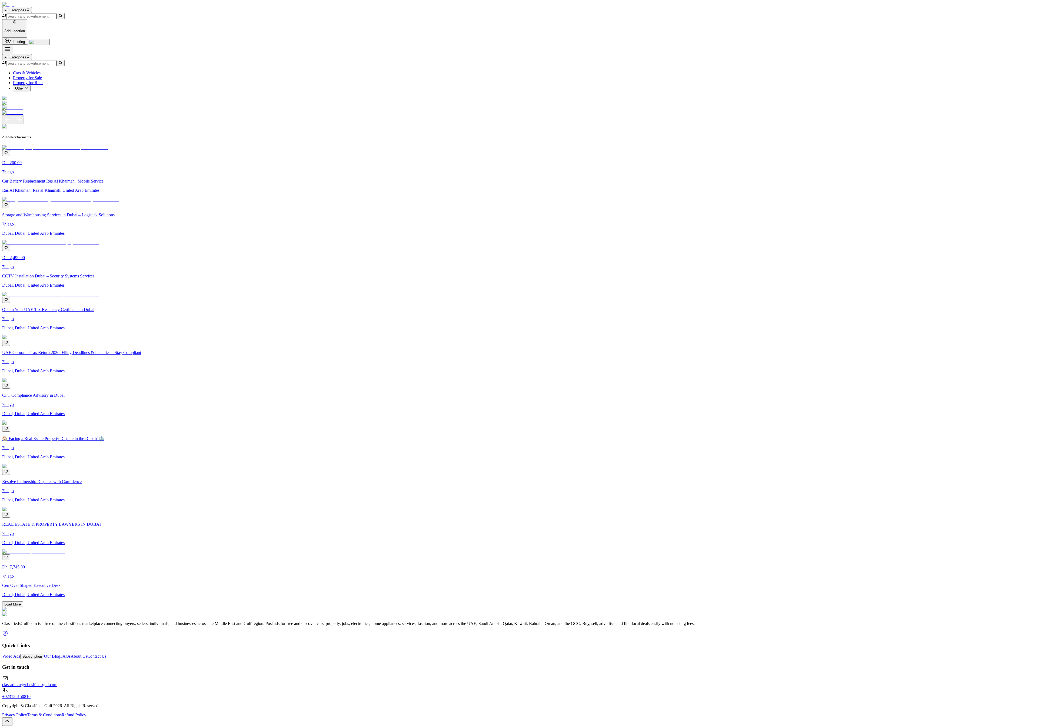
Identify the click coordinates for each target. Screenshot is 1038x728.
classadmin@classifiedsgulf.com (29, 684)
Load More (12, 604)
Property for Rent (28, 82)
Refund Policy (74, 715)
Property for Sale (27, 77)
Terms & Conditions (44, 715)
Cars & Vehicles (27, 73)
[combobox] (17, 10)
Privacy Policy (14, 715)
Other (19, 89)
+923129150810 (16, 696)
